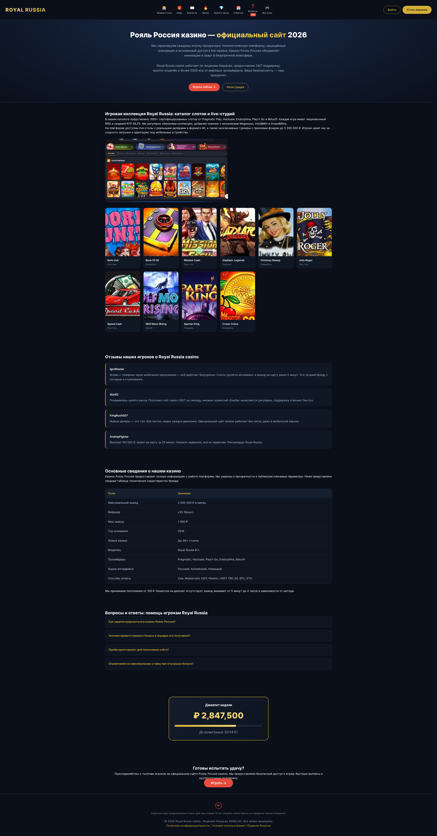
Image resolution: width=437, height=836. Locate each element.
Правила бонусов (259, 825)
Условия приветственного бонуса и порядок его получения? (149, 635)
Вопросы (253, 10)
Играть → (218, 783)
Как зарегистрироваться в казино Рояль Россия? (142, 621)
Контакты (192, 10)
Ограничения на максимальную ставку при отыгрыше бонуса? (151, 663)
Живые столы (164, 10)
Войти (392, 9)
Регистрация (235, 87)
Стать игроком (417, 9)
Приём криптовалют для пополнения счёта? (139, 649)
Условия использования (228, 825)
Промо (205, 10)
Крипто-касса (221, 10)
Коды (179, 10)
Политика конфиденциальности (188, 825)
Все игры (267, 10)
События (238, 10)
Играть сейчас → (204, 87)
